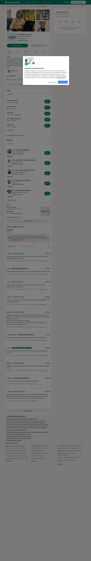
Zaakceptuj (63, 82)
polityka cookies (61, 77)
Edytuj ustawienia (52, 82)
